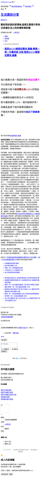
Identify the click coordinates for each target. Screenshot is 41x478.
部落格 (7, 38)
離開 (11, 474)
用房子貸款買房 (6, 390)
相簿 (6, 36)
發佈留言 (4, 351)
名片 (6, 41)
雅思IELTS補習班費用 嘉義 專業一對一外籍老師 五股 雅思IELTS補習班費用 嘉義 (22, 52)
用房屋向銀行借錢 (7, 399)
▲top (2, 336)
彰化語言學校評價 (22, 214)
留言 (24, 328)
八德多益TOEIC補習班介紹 (14, 270)
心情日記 (16, 32)
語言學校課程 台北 (11, 265)
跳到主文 (4, 20)
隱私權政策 (34, 449)
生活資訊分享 (10, 14)
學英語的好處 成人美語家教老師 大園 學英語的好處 (22, 278)
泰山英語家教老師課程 (12, 272)
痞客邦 (20, 328)
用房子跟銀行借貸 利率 (8, 394)
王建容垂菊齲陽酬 (7, 317)
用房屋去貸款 (5, 397)
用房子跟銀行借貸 (7, 392)
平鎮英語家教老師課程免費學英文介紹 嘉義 (21, 257)
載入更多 (4, 340)
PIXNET (9, 449)
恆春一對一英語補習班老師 (14, 268)
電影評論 (16, 333)
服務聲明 (20, 451)
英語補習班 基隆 (15, 135)
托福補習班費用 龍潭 (12, 263)
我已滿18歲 (5, 474)
